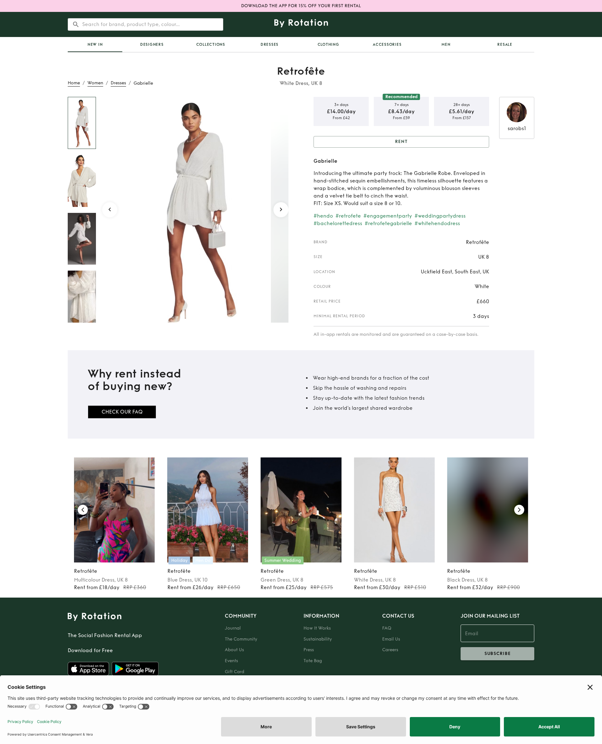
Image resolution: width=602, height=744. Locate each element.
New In (95, 44)
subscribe (497, 653)
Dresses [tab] (269, 44)
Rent (401, 141)
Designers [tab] (152, 44)
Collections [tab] (210, 44)
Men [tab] (445, 44)
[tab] (95, 44)
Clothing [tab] (328, 44)
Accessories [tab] (387, 44)
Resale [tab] (504, 44)
